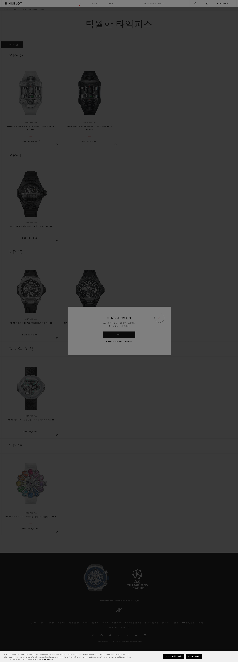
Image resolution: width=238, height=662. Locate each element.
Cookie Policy (47, 659)
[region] (119, 656)
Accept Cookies (194, 656)
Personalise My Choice (174, 656)
